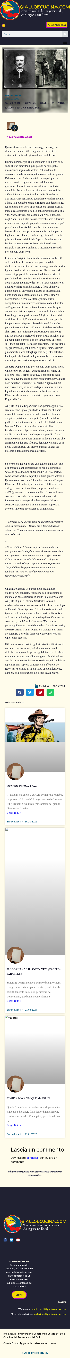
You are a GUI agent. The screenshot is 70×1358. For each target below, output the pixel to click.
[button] (3, 25)
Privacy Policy (24, 1333)
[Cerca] (65, 34)
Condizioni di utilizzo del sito (48, 1333)
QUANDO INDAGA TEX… (22, 786)
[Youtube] (18, 1240)
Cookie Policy (10, 1343)
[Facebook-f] (5, 1240)
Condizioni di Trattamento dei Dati (21, 1337)
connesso (33, 1157)
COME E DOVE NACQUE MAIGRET (28, 1098)
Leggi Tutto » (14, 812)
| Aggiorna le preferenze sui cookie (37, 1343)
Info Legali (9, 1333)
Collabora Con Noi (19, 1261)
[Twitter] (11, 1240)
